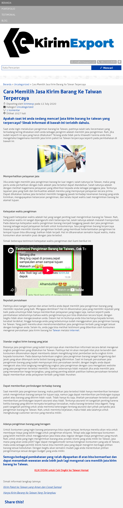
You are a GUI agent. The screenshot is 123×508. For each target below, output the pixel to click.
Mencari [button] (106, 67)
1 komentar (13, 110)
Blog (4, 20)
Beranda (6, 3)
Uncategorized (21, 84)
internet (74, 330)
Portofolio (8, 9)
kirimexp (29, 103)
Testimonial (8, 14)
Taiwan (56, 330)
